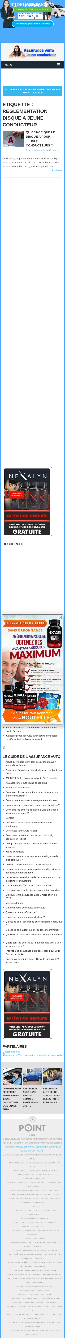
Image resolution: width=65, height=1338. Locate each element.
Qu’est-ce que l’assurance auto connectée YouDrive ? (35, 1298)
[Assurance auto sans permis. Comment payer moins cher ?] (32, 1076)
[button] (60, 617)
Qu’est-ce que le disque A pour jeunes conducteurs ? (40, 139)
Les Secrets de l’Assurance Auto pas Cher (29, 885)
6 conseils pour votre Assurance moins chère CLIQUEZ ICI (32, 91)
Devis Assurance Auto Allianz (21, 830)
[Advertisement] (34, 77)
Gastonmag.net (11, 1051)
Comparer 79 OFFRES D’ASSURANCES (32, 9)
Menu (8, 64)
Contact (10, 817)
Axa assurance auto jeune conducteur (26, 782)
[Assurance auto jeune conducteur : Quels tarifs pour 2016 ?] (52, 1076)
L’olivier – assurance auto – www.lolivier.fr (28, 864)
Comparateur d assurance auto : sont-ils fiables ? (33, 805)
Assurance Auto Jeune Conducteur (43, 150)
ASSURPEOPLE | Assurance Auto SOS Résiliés (31, 778)
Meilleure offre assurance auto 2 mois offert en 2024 (34, 1278)
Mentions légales (15, 903)
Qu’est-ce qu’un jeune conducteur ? (25, 917)
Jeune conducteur (15, 851)
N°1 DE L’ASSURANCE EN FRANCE (32, 5)
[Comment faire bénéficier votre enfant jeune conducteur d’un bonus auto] (12, 1076)
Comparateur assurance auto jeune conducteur (32, 800)
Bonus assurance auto (18, 787)
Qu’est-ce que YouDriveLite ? (22, 912)
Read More (56, 170)
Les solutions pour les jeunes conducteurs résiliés (33, 890)
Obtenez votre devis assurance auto (25, 907)
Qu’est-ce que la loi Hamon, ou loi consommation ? (34, 929)
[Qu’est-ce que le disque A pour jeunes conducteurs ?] (13, 139)
